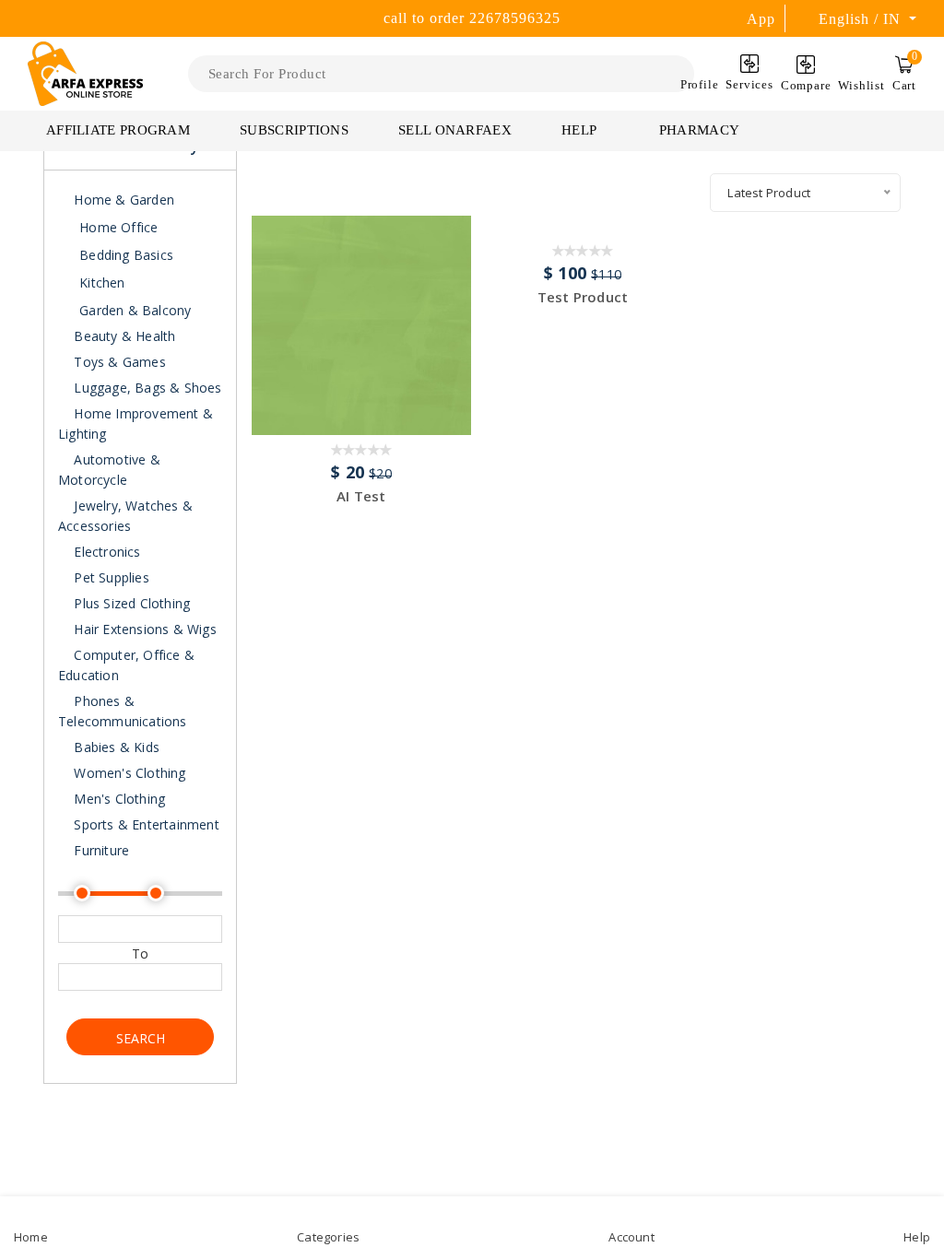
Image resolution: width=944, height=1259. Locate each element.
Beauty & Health (122, 336)
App (761, 19)
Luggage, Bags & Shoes (145, 387)
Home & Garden (122, 199)
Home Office (118, 227)
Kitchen (101, 282)
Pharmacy (699, 130)
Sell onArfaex (455, 130)
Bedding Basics (126, 255)
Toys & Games (118, 362)
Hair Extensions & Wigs (143, 629)
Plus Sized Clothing (130, 603)
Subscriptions (294, 130)
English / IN (862, 19)
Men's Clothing (117, 798)
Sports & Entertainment (144, 824)
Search (140, 1038)
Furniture (99, 850)
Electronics (105, 551)
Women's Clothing (127, 773)
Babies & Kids (114, 747)
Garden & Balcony (135, 310)
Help (580, 130)
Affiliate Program (118, 130)
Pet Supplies (109, 577)
